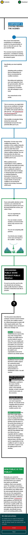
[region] (14, 524)
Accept (14, 527)
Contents (6, 2)
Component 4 (18, 498)
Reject (14, 531)
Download (24, 2)
